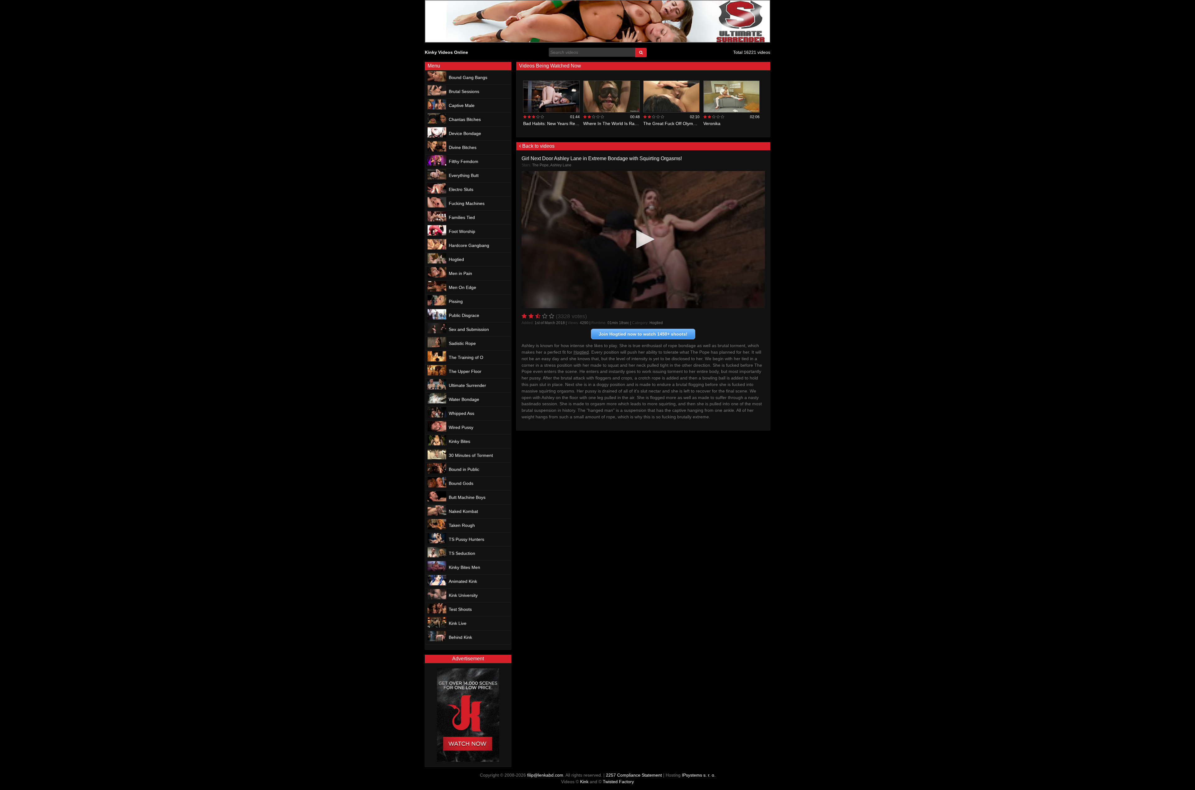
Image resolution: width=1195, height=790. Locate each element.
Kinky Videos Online (446, 52)
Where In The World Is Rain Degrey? (619, 123)
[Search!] (641, 52)
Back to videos (538, 146)
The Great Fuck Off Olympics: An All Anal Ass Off (691, 123)
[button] (643, 239)
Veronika (711, 123)
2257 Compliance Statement (634, 775)
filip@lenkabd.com (545, 775)
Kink (584, 781)
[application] (643, 239)
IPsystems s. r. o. (698, 775)
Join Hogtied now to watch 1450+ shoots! (643, 334)
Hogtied (656, 323)
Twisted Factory (618, 781)
